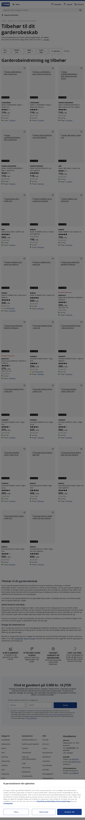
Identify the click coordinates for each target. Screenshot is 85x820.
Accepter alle (69, 812)
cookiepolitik (8, 803)
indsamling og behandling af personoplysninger (53, 801)
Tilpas (16, 812)
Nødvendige (43, 812)
